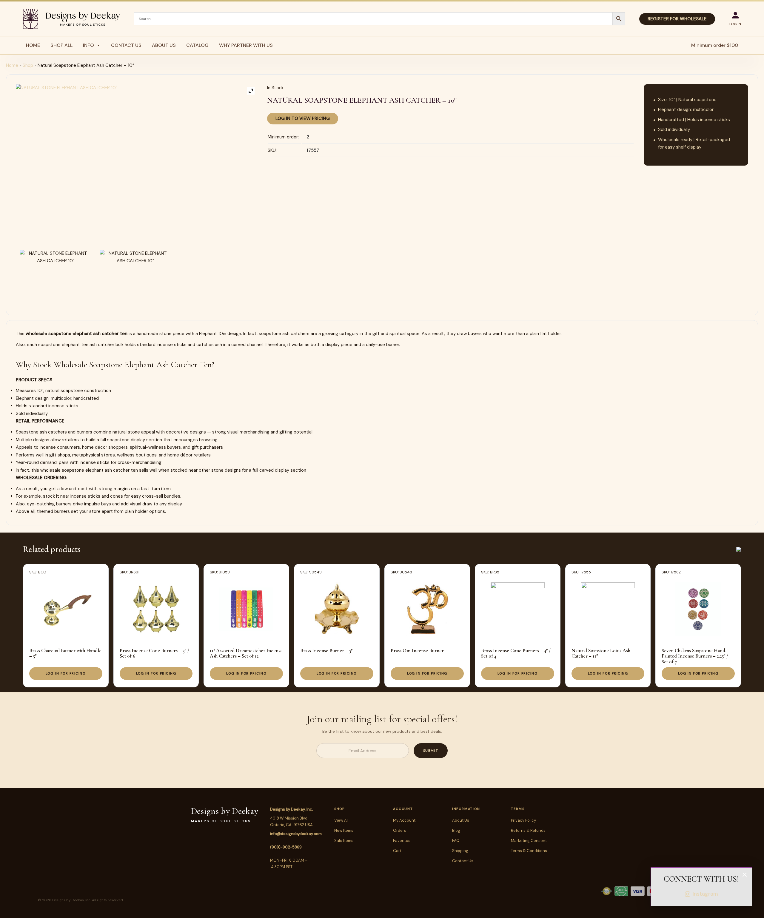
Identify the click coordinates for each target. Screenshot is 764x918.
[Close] (744, 875)
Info (88, 45)
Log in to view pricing (302, 118)
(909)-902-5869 (286, 847)
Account (403, 809)
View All (341, 820)
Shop (28, 65)
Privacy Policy (523, 820)
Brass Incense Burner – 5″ (326, 650)
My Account (404, 820)
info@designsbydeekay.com (296, 833)
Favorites (401, 840)
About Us (164, 45)
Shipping (460, 850)
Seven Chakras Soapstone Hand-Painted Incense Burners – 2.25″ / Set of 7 (695, 656)
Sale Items (343, 840)
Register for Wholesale (677, 19)
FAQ (456, 840)
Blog (456, 830)
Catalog (197, 45)
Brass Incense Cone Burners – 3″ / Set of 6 (154, 653)
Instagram (705, 893)
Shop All (61, 45)
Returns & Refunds (528, 830)
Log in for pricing (66, 673)
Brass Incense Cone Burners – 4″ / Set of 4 (516, 653)
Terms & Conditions (529, 850)
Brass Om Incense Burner (417, 650)
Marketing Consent (529, 840)
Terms (517, 809)
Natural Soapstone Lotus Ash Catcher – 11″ (601, 653)
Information (466, 809)
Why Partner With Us (246, 45)
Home (33, 45)
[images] (56, 273)
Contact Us (126, 45)
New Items (343, 830)
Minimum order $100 (714, 45)
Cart (397, 850)
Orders (399, 830)
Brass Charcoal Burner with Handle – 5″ (65, 653)
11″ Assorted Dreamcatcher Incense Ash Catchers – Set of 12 (246, 653)
